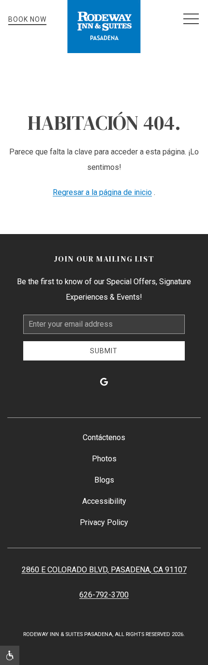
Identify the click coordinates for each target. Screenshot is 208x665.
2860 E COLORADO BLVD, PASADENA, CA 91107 (104, 569)
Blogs (104, 480)
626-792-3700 (104, 594)
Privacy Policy (104, 522)
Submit (104, 351)
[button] (191, 19)
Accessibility (104, 501)
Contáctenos (104, 437)
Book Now (27, 19)
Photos (104, 458)
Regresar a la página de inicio (102, 192)
